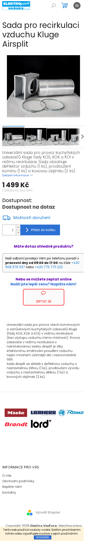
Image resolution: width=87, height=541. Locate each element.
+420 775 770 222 (49, 267)
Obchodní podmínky (18, 481)
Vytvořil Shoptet (47, 512)
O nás (6, 475)
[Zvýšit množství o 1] (18, 227)
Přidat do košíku (43, 230)
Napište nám (12, 486)
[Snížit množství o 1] (18, 232)
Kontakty (9, 492)
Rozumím (42, 537)
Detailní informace (15, 175)
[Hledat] (53, 5)
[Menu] (76, 5)
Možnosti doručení (31, 217)
